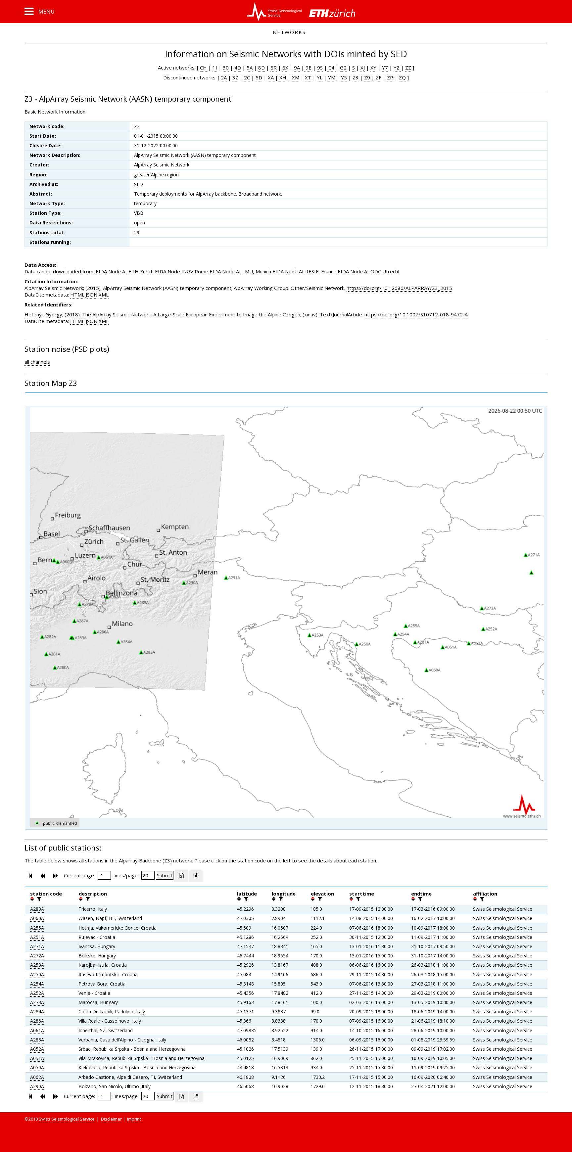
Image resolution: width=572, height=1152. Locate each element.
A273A (37, 1002)
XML (104, 294)
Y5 (344, 77)
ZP (390, 77)
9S (320, 67)
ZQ (402, 77)
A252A (37, 993)
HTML (77, 294)
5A (250, 67)
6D (259, 77)
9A (296, 67)
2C (247, 77)
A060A (37, 918)
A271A (37, 946)
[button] (39, 11)
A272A (37, 955)
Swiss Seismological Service (67, 1119)
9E (307, 67)
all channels (37, 361)
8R (273, 67)
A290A (37, 1086)
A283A (37, 909)
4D (237, 67)
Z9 (367, 77)
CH (204, 67)
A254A (37, 984)
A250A (37, 974)
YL (319, 77)
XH (282, 77)
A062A (37, 1077)
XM (295, 77)
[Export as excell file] (181, 876)
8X (285, 67)
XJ (362, 67)
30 (226, 67)
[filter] (38, 899)
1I (215, 67)
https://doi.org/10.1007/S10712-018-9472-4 (416, 314)
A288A (37, 1040)
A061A (37, 1030)
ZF (378, 77)
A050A (37, 1067)
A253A (37, 965)
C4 (331, 67)
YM (331, 77)
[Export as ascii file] (196, 876)
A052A (37, 1049)
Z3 (355, 77)
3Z (235, 77)
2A (224, 77)
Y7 (385, 67)
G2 (343, 67)
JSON (91, 294)
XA (271, 77)
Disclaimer (111, 1119)
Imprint (134, 1119)
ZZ (408, 67)
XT (308, 77)
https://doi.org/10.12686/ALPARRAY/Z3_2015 (399, 288)
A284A (37, 1011)
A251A (37, 937)
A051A (37, 1058)
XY (373, 67)
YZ (397, 67)
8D (261, 67)
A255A (37, 928)
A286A (37, 1021)
